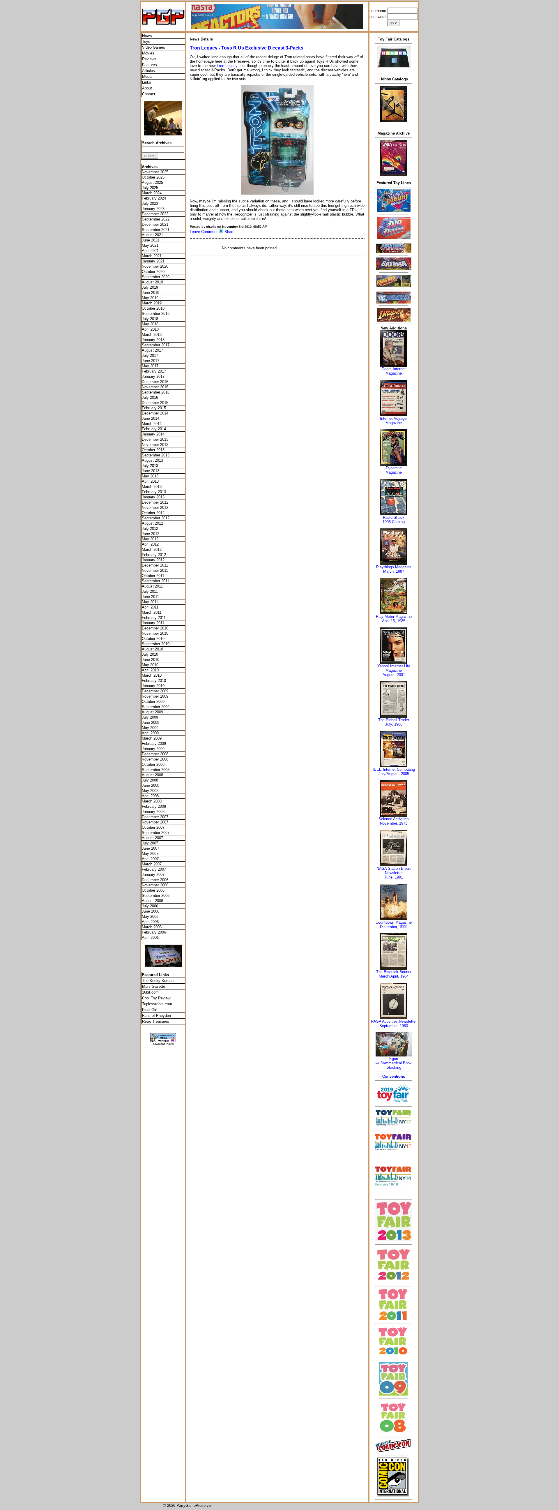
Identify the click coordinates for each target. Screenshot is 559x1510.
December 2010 (155, 628)
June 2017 (150, 361)
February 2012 (154, 555)
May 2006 (150, 916)
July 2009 (150, 717)
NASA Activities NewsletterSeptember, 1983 (394, 1023)
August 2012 (152, 523)
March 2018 (152, 334)
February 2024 (154, 198)
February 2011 (154, 617)
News (147, 35)
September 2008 (155, 770)
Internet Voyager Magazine (394, 420)
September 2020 (155, 277)
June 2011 (150, 597)
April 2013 (150, 481)
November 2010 (155, 633)
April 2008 (150, 796)
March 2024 (152, 193)
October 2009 (153, 701)
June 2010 (150, 659)
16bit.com (150, 992)
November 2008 (155, 759)
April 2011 (150, 607)
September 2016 (155, 392)
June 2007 (150, 848)
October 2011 (153, 576)
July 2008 (150, 780)
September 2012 (155, 518)
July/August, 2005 (393, 774)
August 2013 (152, 460)
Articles (148, 70)
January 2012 (153, 560)
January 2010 (153, 686)
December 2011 (155, 565)
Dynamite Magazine (393, 470)
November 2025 (155, 172)
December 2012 (155, 502)
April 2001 (150, 937)
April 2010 (150, 670)
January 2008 (153, 811)
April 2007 (150, 859)
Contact (148, 94)
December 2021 (155, 224)
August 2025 (152, 182)
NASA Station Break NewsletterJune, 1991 (393, 872)
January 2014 (153, 434)
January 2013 (153, 497)
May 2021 (150, 245)
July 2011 (150, 591)
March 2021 (152, 256)
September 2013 (155, 455)
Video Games (153, 47)
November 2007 (155, 822)
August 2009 (152, 712)
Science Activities (393, 819)
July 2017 (150, 355)
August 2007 (152, 838)
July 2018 (150, 319)
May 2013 (150, 476)
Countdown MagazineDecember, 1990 (394, 924)
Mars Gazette (153, 986)
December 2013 (155, 439)
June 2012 (150, 534)
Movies (148, 53)
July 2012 (150, 528)
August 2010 (152, 649)
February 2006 (154, 932)
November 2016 (155, 387)
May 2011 (150, 602)
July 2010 (150, 654)
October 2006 (153, 890)
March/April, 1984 (393, 976)
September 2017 (155, 345)
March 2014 (152, 423)
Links (146, 82)
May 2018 (150, 324)
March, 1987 (393, 571)
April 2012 (150, 544)
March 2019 (152, 303)
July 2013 (150, 465)
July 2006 (150, 906)
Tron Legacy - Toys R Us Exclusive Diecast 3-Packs (246, 47)
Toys (146, 41)
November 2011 (155, 570)
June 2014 (150, 418)
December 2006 (155, 880)
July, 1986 (393, 724)
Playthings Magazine (393, 567)
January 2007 (153, 874)
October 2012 (153, 513)
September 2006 (155, 895)
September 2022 (155, 219)
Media (147, 76)
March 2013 (152, 486)
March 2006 (152, 927)
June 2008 (150, 785)
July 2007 (150, 843)
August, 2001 (394, 675)
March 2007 (152, 864)
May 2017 (150, 366)
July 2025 (150, 188)
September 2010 (155, 644)
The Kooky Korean (158, 980)
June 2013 (150, 471)
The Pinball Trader (393, 720)
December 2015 (155, 403)
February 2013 (154, 492)
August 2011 (152, 586)
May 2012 (150, 539)
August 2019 (152, 282)
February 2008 (154, 806)
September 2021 (155, 229)
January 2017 (153, 376)
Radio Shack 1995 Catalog (394, 519)
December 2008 (155, 754)
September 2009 (155, 707)
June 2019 (150, 292)
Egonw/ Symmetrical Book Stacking (394, 1063)
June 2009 (150, 722)
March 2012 (152, 549)
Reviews (149, 59)
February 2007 (154, 869)
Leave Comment (203, 232)
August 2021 (152, 235)
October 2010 (153, 638)
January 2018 (153, 340)
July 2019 (150, 287)
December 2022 (155, 214)
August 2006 (152, 901)
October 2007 (153, 827)
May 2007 (150, 853)
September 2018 (155, 313)
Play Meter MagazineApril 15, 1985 (394, 618)
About (147, 88)
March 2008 (152, 801)
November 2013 (155, 444)
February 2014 (154, 429)
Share (229, 232)
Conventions (393, 1076)
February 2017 (154, 371)
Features (149, 65)
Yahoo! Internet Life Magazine (393, 668)
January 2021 (153, 261)
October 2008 (153, 764)
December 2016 (155, 382)
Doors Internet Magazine (394, 371)
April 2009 (150, 733)
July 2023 (150, 203)
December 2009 (155, 691)
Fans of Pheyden (156, 1015)
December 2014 (155, 413)
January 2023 (153, 209)
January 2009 (153, 749)
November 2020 (155, 266)
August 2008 (152, 775)
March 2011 (151, 612)
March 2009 (152, 738)
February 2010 (154, 680)
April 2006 (150, 922)
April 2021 (150, 250)
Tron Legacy (227, 65)
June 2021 (150, 240)
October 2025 (153, 177)
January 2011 (153, 623)
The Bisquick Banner (393, 972)
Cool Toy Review (156, 998)
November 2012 (155, 507)
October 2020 (153, 271)
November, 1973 (393, 823)
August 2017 (152, 350)
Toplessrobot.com (157, 1004)
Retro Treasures (155, 1021)
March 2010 (152, 675)
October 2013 (153, 450)
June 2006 (150, 911)
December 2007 (155, 817)
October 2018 (153, 308)
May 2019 (150, 298)
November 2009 (155, 696)
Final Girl (149, 1010)
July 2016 (150, 397)
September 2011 (155, 581)
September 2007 (155, 832)
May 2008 (150, 790)
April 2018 (150, 329)
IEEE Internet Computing (394, 769)
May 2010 (150, 665)
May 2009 (150, 728)
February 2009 (154, 743)
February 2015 (154, 408)
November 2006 (155, 885)
